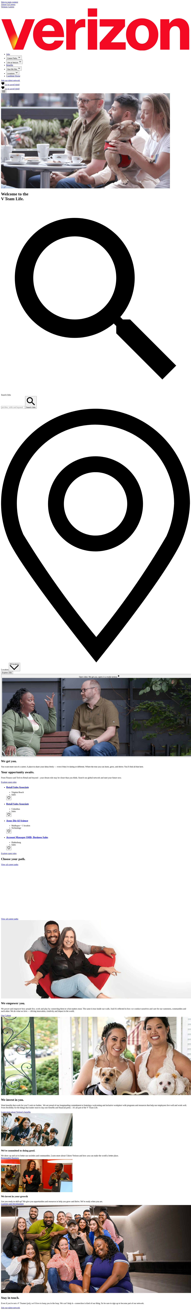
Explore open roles (9, 782)
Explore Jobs (7, 673)
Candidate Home (13, 76)
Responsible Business (10, 1158)
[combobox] (14, 667)
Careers (12, 4)
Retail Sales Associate (17, 787)
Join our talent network (10, 80)
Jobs (8, 54)
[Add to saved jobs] (8, 798)
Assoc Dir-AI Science (17, 820)
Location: (5, 670)
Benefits (9, 65)
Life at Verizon (12, 63)
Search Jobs (6, 395)
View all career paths (9, 864)
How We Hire (12, 69)
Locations (11, 74)
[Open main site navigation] (3, 91)
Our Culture (6, 1015)
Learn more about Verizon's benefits (16, 1112)
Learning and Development (12, 1204)
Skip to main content (9, 2)
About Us (5, 4)
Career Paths (12, 58)
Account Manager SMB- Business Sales (27, 837)
